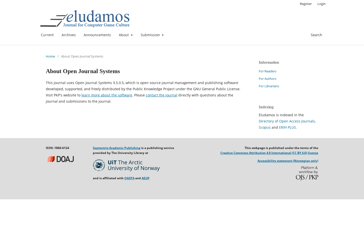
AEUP (146, 178)
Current (47, 34)
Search (316, 34)
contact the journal (161, 95)
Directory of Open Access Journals (287, 121)
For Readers (267, 71)
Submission (151, 34)
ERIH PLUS (287, 127)
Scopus (265, 127)
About (124, 34)
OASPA (129, 178)
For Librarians (269, 86)
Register (306, 3)
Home (50, 56)
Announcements (97, 34)
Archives (69, 34)
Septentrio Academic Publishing (116, 148)
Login (321, 3)
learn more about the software (106, 95)
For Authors (267, 78)
